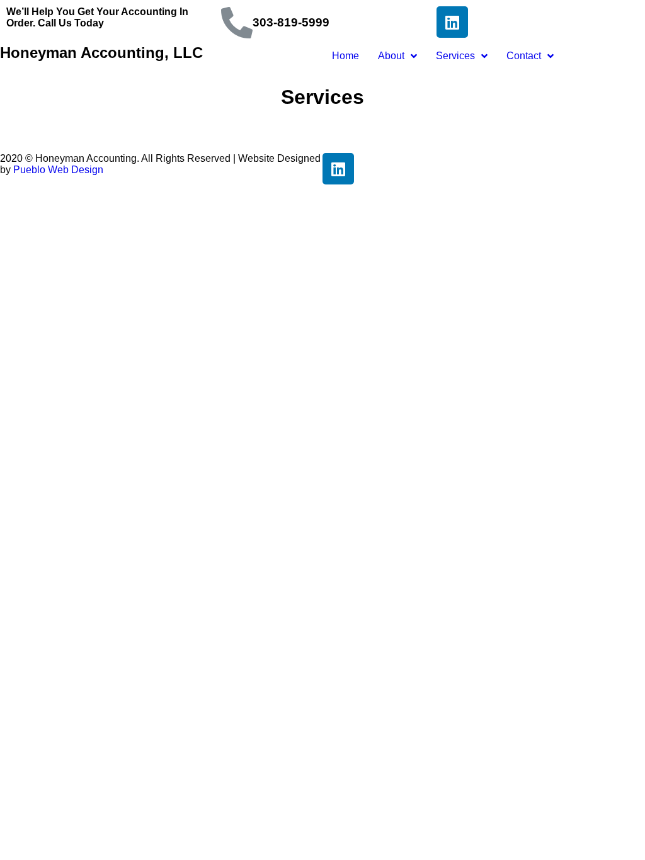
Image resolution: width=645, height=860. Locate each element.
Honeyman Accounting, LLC (101, 52)
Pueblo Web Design (58, 169)
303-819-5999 (291, 22)
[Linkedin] (452, 22)
